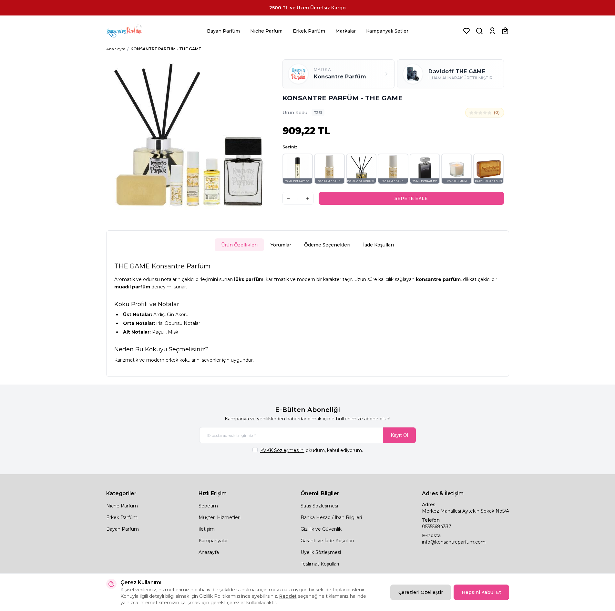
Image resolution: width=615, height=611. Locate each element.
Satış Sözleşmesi (319, 506)
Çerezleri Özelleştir (420, 592)
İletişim (207, 529)
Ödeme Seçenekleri (327, 245)
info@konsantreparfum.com (454, 542)
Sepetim (208, 506)
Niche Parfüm (266, 31)
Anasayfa (209, 552)
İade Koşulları (378, 245)
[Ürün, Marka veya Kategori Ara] (479, 31)
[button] (297, 169)
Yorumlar (281, 245)
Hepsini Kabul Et (481, 592)
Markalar (345, 31)
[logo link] (132, 31)
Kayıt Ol (399, 435)
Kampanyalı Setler (387, 31)
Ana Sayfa (115, 48)
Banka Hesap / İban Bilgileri (331, 517)
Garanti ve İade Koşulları (327, 541)
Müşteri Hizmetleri (220, 517)
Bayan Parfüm (223, 31)
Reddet (288, 596)
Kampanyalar (213, 541)
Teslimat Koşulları (320, 564)
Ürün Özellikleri (239, 245)
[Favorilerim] (466, 31)
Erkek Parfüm (309, 31)
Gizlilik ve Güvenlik (321, 529)
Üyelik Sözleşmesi (321, 552)
